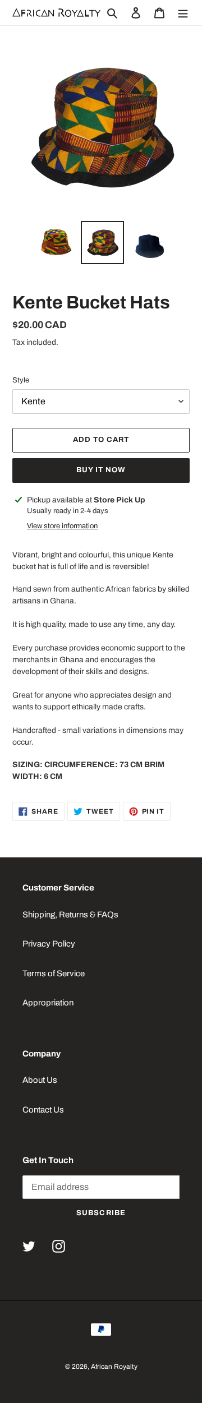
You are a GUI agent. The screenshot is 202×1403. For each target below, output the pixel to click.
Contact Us (43, 1109)
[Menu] (183, 13)
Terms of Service (53, 973)
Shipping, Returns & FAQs (70, 914)
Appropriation (48, 1002)
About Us (39, 1080)
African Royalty (114, 1366)
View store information (62, 526)
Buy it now (101, 470)
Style (20, 380)
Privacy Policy (48, 943)
